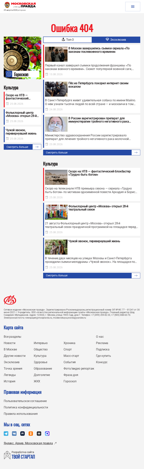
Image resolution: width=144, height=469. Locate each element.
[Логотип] (10, 300)
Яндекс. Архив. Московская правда (28, 443)
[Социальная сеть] (6, 433)
